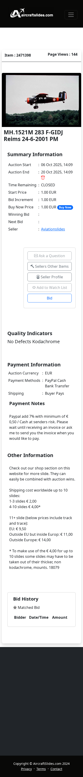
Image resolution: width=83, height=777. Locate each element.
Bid (49, 298)
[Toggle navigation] (71, 14)
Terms (41, 769)
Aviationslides (53, 229)
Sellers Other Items (51, 266)
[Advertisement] (41, 701)
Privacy (26, 769)
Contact (56, 769)
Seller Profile (51, 276)
